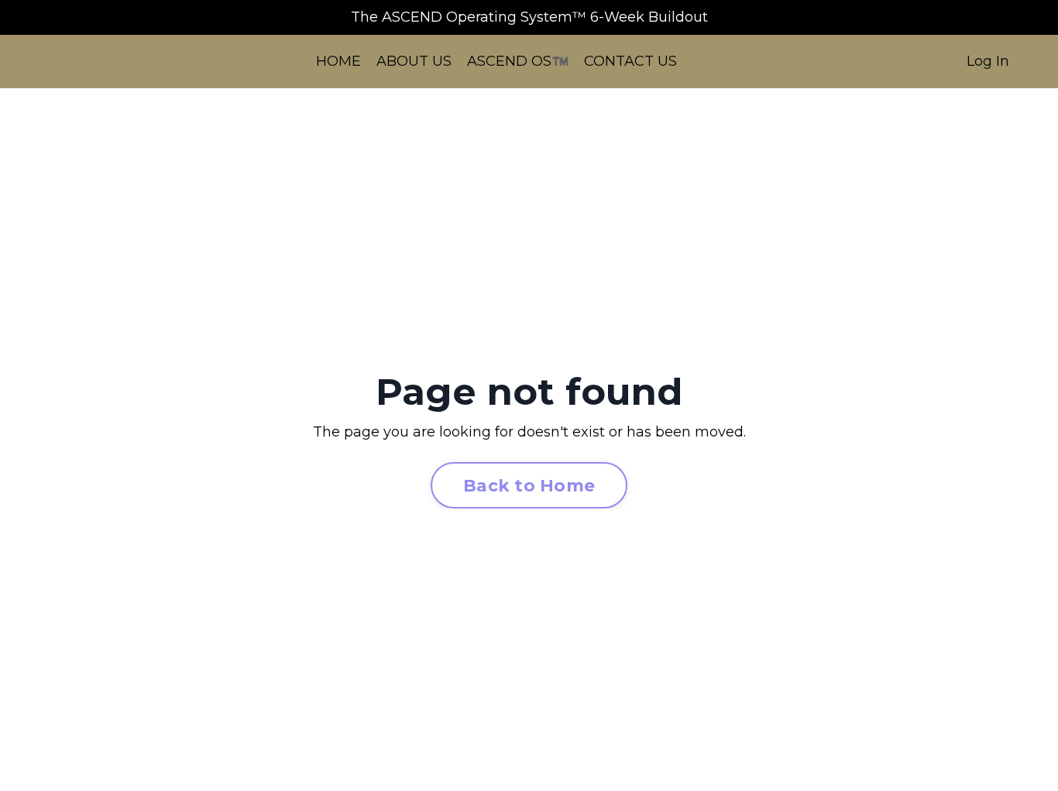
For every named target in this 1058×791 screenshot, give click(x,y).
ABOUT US (414, 61)
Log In (988, 61)
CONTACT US (630, 61)
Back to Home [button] (529, 485)
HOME (338, 61)
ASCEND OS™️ (518, 61)
